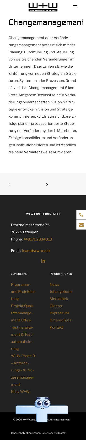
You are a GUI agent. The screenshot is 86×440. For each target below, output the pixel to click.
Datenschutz (60, 320)
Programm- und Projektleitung (23, 291)
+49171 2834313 (37, 239)
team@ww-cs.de (36, 251)
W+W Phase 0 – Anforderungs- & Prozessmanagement (23, 370)
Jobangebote (61, 292)
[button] (43, 261)
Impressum (59, 313)
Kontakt (56, 327)
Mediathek (59, 299)
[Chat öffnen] (42, 410)
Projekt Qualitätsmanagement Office (22, 313)
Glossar (56, 306)
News (54, 284)
